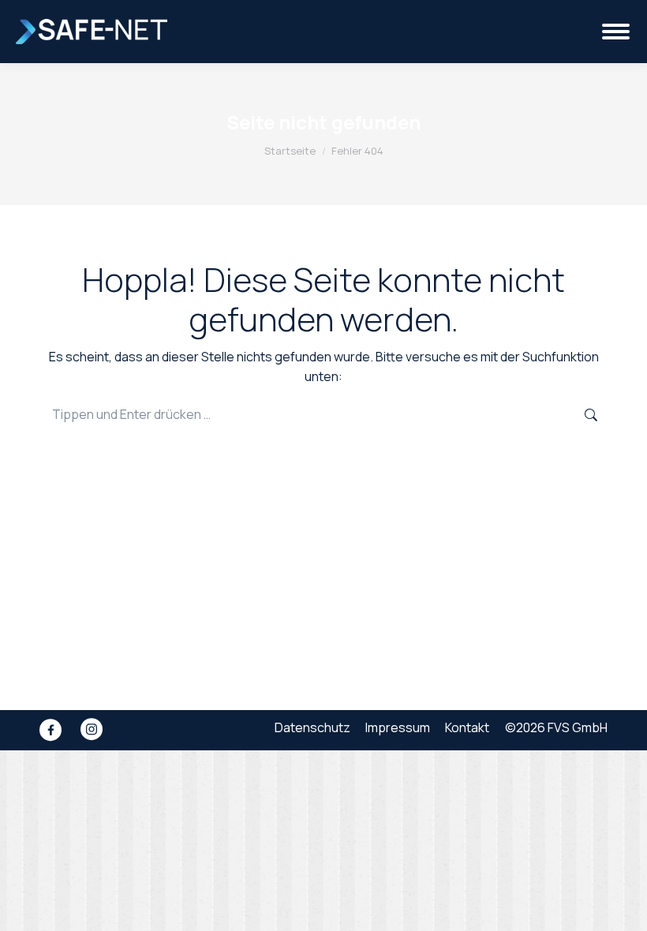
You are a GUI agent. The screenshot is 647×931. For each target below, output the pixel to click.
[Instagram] (91, 730)
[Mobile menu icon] (615, 31)
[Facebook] (50, 730)
